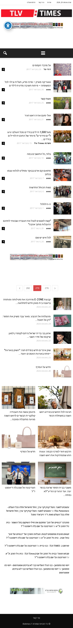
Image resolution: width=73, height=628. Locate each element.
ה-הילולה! (45, 204)
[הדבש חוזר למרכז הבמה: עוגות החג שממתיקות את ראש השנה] (54, 437)
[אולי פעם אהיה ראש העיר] (62, 120)
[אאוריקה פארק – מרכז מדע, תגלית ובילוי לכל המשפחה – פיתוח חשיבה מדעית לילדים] (62, 86)
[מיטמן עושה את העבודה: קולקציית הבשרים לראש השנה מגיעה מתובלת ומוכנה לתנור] (18, 397)
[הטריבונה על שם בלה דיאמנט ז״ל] (18, 473)
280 (28, 288)
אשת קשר (46, 98)
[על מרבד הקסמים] (62, 70)
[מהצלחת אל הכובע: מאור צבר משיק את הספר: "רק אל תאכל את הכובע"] (62, 321)
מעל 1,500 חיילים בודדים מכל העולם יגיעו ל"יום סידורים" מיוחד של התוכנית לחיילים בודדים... (29, 136)
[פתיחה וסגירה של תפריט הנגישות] (8, 25)
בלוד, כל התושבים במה (39, 154)
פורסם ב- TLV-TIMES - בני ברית (54, 545)
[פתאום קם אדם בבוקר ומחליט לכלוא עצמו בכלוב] (62, 175)
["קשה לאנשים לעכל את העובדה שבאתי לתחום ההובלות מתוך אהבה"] (62, 225)
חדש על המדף (43, 367)
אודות (49, 2)
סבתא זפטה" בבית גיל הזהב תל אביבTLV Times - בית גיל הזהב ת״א (37, 553)
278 (47, 288)
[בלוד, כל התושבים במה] (62, 158)
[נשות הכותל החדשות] (62, 192)
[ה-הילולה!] (62, 208)
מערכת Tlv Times (42, 143)
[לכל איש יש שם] (62, 242)
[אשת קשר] (62, 103)
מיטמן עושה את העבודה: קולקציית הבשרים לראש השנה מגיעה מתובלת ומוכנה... (19, 416)
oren (48, 89)
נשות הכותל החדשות (40, 187)
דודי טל (47, 69)
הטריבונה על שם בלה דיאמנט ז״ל (37, 526)
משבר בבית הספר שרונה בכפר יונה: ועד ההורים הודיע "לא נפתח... (55, 491)
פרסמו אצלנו (31, 2)
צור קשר (41, 2)
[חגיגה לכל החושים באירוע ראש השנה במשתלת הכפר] (54, 397)
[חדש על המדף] (62, 371)
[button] (5, 53)
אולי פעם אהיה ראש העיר (38, 115)
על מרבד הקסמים (41, 65)
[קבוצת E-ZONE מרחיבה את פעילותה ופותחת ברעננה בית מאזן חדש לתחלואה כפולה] (62, 304)
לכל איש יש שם (43, 237)
